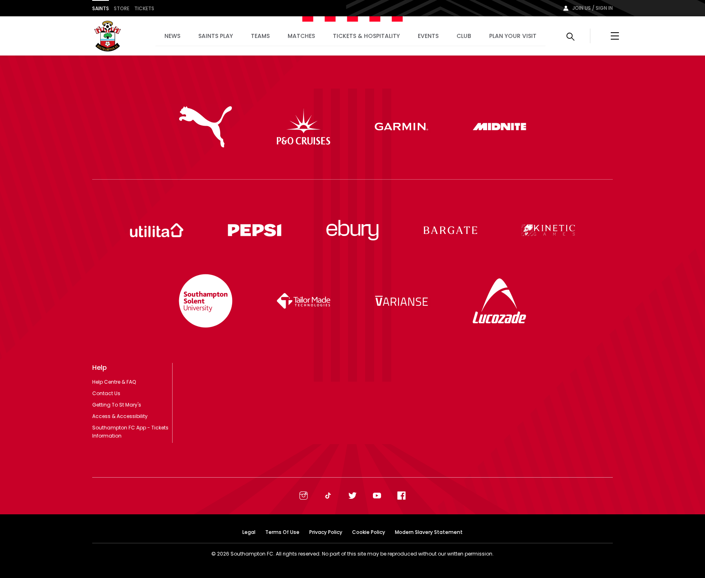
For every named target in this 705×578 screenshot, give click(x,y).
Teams (260, 36)
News (172, 36)
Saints (100, 8)
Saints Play (215, 36)
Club (464, 36)
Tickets (144, 8)
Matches (301, 36)
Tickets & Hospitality (366, 36)
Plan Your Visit (513, 36)
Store (121, 8)
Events (428, 36)
